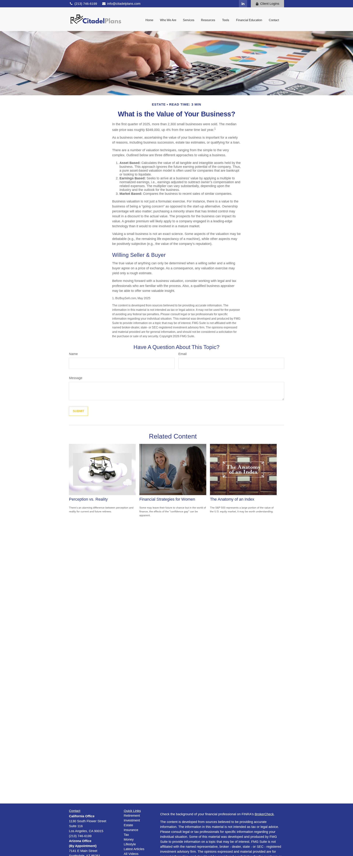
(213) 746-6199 (85, 4)
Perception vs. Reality (88, 499)
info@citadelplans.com (123, 4)
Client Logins (269, 4)
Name (73, 354)
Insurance (131, 830)
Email (182, 354)
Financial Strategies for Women (167, 499)
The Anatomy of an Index (232, 499)
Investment (132, 820)
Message (75, 378)
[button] (149, 20)
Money (129, 839)
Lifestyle (130, 844)
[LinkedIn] (243, 3)
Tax (126, 835)
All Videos (131, 854)
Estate (128, 825)
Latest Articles (134, 849)
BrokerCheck (264, 814)
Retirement (132, 815)
